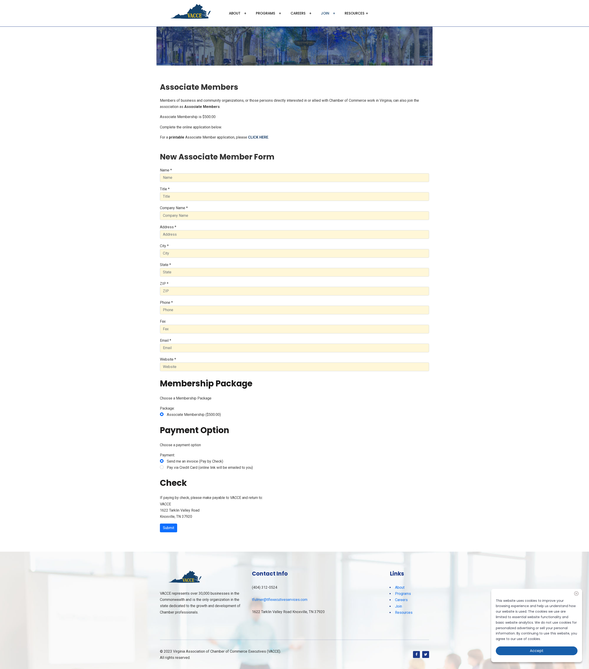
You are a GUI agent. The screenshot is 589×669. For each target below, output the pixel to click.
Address (168, 227)
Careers (298, 13)
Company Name (174, 208)
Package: (167, 408)
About (234, 13)
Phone (166, 302)
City (164, 246)
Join (325, 13)
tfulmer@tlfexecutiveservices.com (279, 599)
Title (165, 189)
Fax (163, 321)
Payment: (167, 455)
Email (165, 340)
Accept (536, 650)
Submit (168, 528)
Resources (354, 13)
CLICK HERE (258, 137)
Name (166, 170)
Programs (265, 13)
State (165, 265)
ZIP (164, 283)
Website (168, 359)
